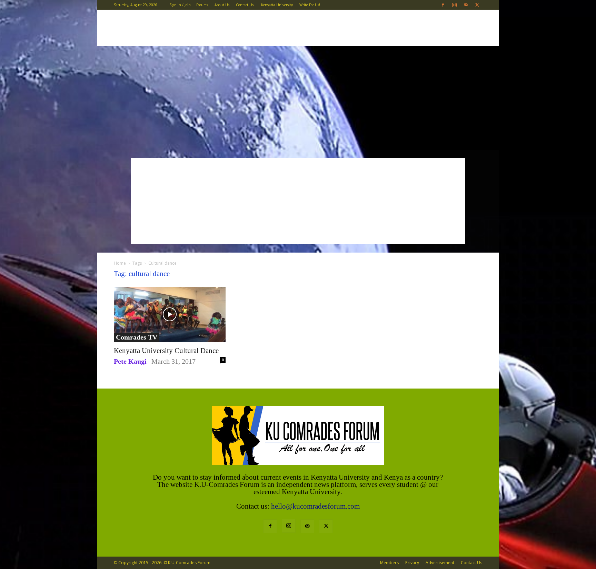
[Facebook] (443, 5)
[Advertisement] (298, 98)
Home (120, 263)
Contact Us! (245, 4)
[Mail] (465, 5)
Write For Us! (309, 4)
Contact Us (471, 563)
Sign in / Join (180, 4)
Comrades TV (136, 337)
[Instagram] (454, 5)
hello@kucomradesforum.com (315, 506)
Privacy (412, 563)
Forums (202, 4)
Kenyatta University (277, 4)
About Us (222, 4)
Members (389, 563)
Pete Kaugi (130, 361)
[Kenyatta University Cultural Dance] (170, 314)
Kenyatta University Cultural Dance (166, 350)
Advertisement (440, 563)
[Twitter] (477, 5)
